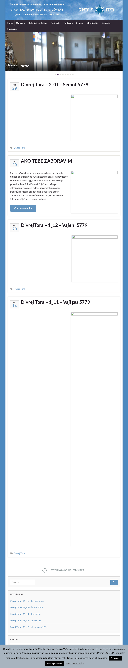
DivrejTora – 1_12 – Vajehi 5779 (54, 225)
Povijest (55, 23)
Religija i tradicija (37, 23)
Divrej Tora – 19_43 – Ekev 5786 (25, 620)
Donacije (106, 23)
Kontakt (11, 29)
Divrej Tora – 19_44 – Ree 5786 (25, 614)
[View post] (64, 51)
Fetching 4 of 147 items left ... (68, 570)
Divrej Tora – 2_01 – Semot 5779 (54, 84)
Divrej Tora (19, 147)
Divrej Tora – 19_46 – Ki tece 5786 (27, 600)
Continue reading (23, 208)
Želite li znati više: (74, 663)
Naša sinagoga (19, 65)
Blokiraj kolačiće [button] (54, 664)
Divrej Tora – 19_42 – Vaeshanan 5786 (28, 627)
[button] (11, 51)
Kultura (68, 23)
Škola (79, 23)
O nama (20, 23)
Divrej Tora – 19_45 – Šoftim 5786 (26, 607)
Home (10, 23)
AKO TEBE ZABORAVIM (46, 161)
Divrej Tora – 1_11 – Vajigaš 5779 (55, 302)
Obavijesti (91, 23)
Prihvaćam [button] (115, 658)
